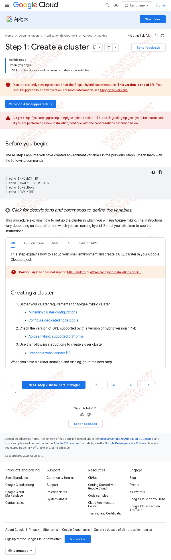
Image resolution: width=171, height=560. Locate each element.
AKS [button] (55, 243)
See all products (16, 477)
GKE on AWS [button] (88, 243)
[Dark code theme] (153, 172)
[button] (85, 210)
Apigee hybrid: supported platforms (56, 336)
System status (57, 499)
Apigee (21, 19)
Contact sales (14, 502)
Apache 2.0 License (66, 443)
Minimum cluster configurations (52, 312)
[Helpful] (155, 35)
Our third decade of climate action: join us (123, 529)
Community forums (60, 477)
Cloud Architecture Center (101, 504)
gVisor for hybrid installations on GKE (115, 272)
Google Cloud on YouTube (148, 499)
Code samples (98, 495)
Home (9, 35)
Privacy (34, 529)
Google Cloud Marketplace (14, 493)
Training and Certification (105, 513)
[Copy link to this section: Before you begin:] (52, 144)
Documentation (29, 35)
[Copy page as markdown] (109, 47)
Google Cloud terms (76, 529)
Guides (102, 35)
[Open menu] (7, 5)
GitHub (93, 477)
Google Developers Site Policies (125, 443)
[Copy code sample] (160, 172)
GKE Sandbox (76, 272)
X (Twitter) (137, 492)
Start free (152, 19)
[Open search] (107, 5)
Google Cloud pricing (19, 485)
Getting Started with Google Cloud (102, 486)
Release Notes (57, 492)
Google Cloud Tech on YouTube (145, 508)
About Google (14, 529)
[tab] (13, 243)
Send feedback (148, 48)
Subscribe (77, 539)
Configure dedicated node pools (53, 320)
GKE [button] (13, 243)
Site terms (50, 529)
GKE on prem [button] (34, 243)
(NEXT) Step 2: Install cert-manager (54, 385)
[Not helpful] (162, 35)
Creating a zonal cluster (46, 353)
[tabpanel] (85, 308)
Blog (133, 477)
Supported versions (114, 90)
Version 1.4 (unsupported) (31, 104)
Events (134, 485)
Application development (61, 35)
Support (52, 485)
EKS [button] (68, 243)
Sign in (161, 5)
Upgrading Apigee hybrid (125, 118)
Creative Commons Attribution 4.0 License (126, 438)
